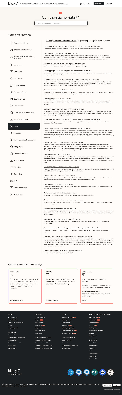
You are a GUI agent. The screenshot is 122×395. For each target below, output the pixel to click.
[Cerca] (84, 4)
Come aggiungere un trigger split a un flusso (59, 175)
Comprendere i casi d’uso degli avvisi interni (59, 90)
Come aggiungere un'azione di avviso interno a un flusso (63, 142)
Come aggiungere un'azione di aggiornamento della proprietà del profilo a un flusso (73, 228)
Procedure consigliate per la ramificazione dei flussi (61, 53)
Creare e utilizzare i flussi (64, 40)
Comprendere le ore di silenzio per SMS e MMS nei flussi (63, 251)
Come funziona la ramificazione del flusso (58, 184)
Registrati (109, 3)
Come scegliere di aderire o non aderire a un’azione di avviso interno (67, 128)
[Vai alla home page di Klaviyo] (13, 3)
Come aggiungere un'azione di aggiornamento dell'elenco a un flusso (67, 71)
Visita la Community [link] (16, 300)
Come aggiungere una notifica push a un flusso (60, 193)
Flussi (49, 40)
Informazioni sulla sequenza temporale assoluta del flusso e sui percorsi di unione (72, 46)
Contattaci (98, 3)
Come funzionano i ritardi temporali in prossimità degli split (64, 64)
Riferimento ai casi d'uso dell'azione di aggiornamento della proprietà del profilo (71, 79)
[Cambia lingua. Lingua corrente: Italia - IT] (81, 4)
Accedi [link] (84, 300)
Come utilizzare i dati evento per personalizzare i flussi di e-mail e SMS (68, 237)
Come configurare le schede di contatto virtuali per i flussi (64, 109)
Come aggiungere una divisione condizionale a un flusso (63, 200)
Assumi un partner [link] (52, 300)
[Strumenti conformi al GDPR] (110, 372)
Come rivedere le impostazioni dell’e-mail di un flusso (62, 219)
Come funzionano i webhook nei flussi (57, 154)
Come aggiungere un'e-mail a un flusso (57, 99)
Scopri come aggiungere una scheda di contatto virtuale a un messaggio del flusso (72, 120)
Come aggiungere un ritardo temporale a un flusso (61, 167)
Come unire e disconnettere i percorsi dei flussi (60, 209)
